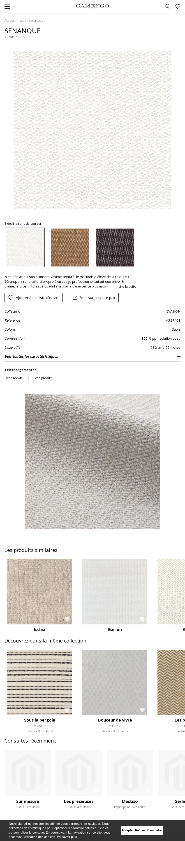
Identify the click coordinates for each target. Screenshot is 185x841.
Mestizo (130, 801)
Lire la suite (127, 286)
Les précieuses (78, 801)
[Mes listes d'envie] (177, 6)
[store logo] (92, 6)
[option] (25, 247)
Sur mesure (27, 801)
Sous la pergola (39, 720)
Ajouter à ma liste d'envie (37, 297)
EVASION (173, 311)
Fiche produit (42, 378)
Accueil (9, 20)
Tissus (21, 20)
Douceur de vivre (115, 720)
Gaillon (115, 629)
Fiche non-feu (15, 378)
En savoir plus (67, 837)
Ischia (39, 629)
